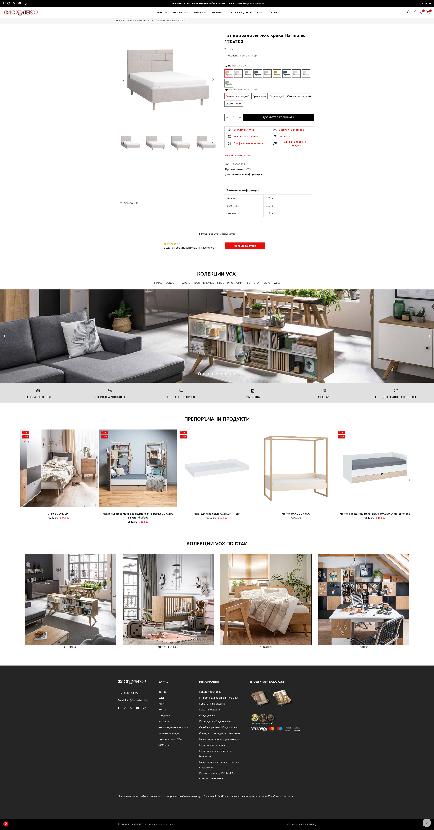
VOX (248, 169)
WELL (277, 282)
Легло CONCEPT (59, 514)
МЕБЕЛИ (217, 12)
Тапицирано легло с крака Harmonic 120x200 (161, 20)
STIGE (220, 282)
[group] (130, 143)
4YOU (196, 282)
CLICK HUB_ (308, 824)
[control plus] (240, 117)
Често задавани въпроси (174, 727)
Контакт (164, 709)
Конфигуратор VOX (170, 739)
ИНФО (273, 12)
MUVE (267, 282)
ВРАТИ (198, 12)
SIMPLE (158, 282)
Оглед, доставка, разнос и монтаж (220, 733)
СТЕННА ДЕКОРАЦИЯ (245, 12)
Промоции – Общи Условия (215, 721)
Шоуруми (164, 715)
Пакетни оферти (209, 709)
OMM (239, 282)
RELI (248, 282)
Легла (130, 20)
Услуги (162, 703)
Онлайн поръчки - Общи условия (218, 727)
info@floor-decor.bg (137, 700)
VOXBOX (164, 745)
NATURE (185, 282)
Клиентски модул (169, 733)
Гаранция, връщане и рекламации (219, 739)
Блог (161, 697)
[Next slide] (213, 79)
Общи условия (207, 715)
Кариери (164, 721)
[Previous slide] (123, 79)
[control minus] (226, 117)
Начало (120, 20)
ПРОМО (159, 12)
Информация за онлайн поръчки (218, 697)
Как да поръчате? (210, 692)
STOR (257, 282)
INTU (230, 282)
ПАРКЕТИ (179, 12)
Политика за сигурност (213, 745)
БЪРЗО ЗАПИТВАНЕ (238, 155)
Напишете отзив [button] (245, 246)
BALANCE (208, 282)
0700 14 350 (131, 693)
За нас (162, 692)
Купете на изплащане (212, 703)
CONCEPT (171, 282)
